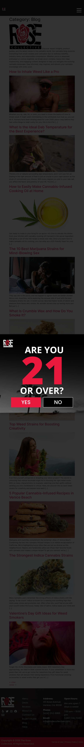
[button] (26, 402)
